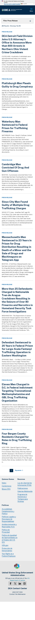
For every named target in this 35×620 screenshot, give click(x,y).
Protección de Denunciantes (7, 549)
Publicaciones (23, 488)
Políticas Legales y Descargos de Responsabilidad (9, 519)
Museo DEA (6, 489)
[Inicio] (15, 10)
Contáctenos (6, 486)
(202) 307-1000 (17, 592)
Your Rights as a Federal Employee (9, 555)
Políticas (5, 505)
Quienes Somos (8, 479)
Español (24, 3)
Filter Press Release (10, 21)
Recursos (21, 479)
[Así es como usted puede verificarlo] (17, 2)
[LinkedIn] (20, 583)
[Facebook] (10, 583)
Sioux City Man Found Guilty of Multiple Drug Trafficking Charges (15, 205)
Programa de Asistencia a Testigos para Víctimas (23, 497)
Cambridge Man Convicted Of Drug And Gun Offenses (15, 167)
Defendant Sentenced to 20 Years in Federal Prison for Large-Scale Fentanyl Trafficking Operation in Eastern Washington (17, 349)
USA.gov (5, 545)
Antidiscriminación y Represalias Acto (9, 526)
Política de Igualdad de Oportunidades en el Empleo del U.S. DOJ (9, 538)
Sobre (4, 483)
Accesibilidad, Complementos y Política (8, 511)
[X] (15, 583)
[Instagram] (24, 583)
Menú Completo (31, 10)
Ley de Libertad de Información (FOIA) (25, 484)
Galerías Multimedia (25, 491)
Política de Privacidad (6, 531)
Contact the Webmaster (17, 594)
